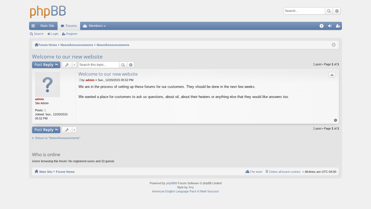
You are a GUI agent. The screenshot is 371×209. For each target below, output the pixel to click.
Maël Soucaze (209, 191)
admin (39, 99)
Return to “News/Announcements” (57, 138)
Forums (71, 26)
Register (71, 33)
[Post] (79, 80)
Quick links (34, 27)
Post (44, 64)
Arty (191, 187)
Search (329, 11)
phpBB (170, 183)
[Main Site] (48, 11)
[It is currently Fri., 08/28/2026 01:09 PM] (333, 45)
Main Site (47, 26)
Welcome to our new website (67, 56)
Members (96, 26)
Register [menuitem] (339, 27)
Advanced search (336, 11)
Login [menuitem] (331, 27)
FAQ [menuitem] (323, 27)
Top (335, 120)
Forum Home (65, 171)
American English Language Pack (174, 191)
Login (54, 33)
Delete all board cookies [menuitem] (285, 171)
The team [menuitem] (256, 171)
